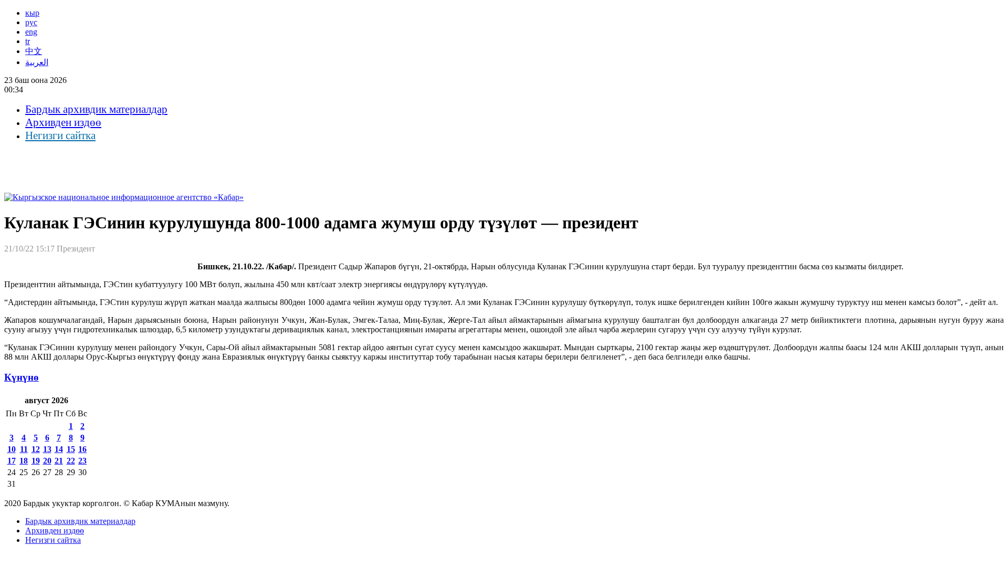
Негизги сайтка (60, 135)
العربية (36, 62)
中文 (33, 51)
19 (36, 460)
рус (31, 22)
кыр (32, 12)
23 (82, 460)
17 (11, 460)
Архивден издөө (63, 122)
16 (82, 449)
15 (71, 449)
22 (71, 460)
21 (59, 460)
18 (23, 460)
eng (31, 31)
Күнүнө (21, 377)
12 (36, 449)
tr (27, 41)
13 (47, 449)
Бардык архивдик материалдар (96, 109)
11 (24, 449)
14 (59, 449)
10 (11, 449)
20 (47, 460)
